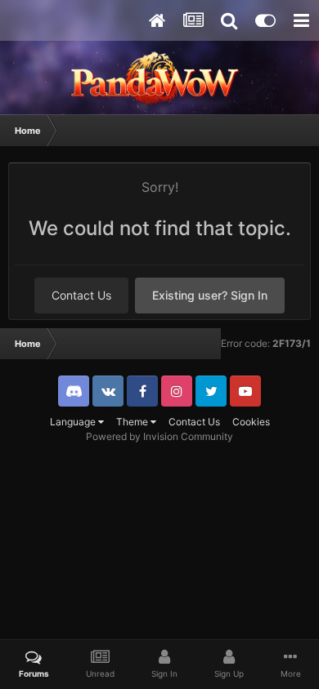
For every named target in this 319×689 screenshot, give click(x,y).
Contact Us (81, 295)
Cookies (251, 422)
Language (74, 422)
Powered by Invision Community (159, 436)
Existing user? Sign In (209, 295)
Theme (133, 422)
